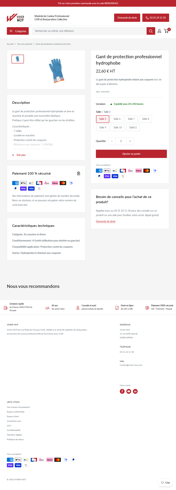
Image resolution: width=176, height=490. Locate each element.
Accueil (10, 44)
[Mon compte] (159, 31)
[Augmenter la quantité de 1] (130, 141)
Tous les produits (24, 44)
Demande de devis (127, 17)
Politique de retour (15, 439)
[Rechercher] (151, 31)
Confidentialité (13, 430)
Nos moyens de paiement (18, 407)
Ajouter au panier (131, 153)
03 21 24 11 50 (158, 17)
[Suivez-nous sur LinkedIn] (135, 391)
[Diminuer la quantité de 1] (112, 141)
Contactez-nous (14, 421)
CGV (9, 425)
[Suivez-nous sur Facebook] (122, 391)
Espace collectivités (15, 411)
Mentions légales (14, 434)
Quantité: (101, 141)
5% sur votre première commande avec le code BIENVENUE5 (88, 3)
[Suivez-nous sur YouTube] (128, 391)
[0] (166, 31)
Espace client (13, 416)
